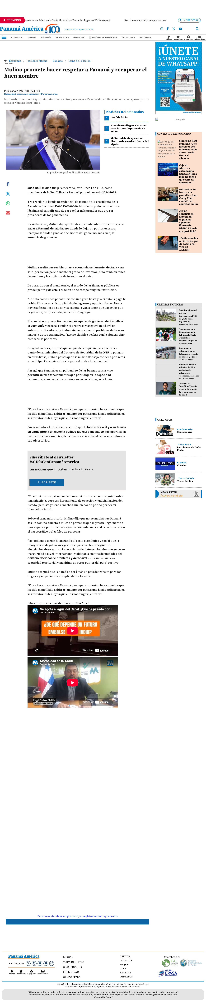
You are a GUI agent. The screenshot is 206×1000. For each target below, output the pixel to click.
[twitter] (173, 29)
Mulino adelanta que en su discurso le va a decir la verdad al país (130, 141)
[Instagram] (161, 29)
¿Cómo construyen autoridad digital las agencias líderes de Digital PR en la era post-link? (188, 221)
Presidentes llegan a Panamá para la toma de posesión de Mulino (128, 128)
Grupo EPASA (71, 977)
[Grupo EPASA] (167, 975)
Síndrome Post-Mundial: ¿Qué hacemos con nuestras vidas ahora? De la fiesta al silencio (188, 149)
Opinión (32, 37)
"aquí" (109, 997)
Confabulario (119, 117)
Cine (123, 968)
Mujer (124, 964)
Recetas (125, 972)
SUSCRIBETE (46, 482)
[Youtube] (180, 29)
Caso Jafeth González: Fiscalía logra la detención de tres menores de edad (188, 389)
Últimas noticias (170, 304)
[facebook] (168, 29)
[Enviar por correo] (8, 213)
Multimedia (145, 37)
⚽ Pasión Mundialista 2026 (103, 37)
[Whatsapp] (28, 963)
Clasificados (72, 967)
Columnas (165, 420)
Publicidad (71, 972)
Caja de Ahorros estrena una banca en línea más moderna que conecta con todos (188, 173)
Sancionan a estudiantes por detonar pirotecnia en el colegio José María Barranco (188, 354)
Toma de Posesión (79, 60)
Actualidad (16, 37)
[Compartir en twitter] (8, 193)
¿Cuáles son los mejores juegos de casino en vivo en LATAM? (188, 243)
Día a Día (126, 960)
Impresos (126, 976)
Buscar (68, 957)
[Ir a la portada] (21, 29)
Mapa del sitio (73, 962)
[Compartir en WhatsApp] (8, 204)
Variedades (62, 37)
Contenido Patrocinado (174, 133)
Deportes (78, 37)
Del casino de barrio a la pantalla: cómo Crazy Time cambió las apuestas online (188, 197)
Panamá (58, 60)
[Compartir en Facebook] (8, 184)
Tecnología (128, 37)
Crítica (125, 956)
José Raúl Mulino (37, 60)
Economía (46, 37)
